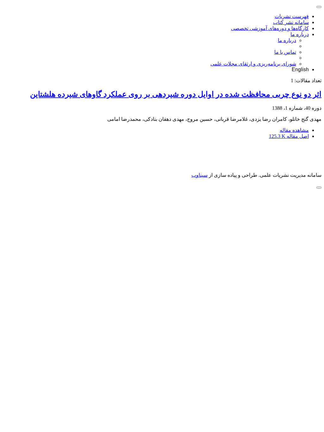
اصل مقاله (289, 136)
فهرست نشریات (292, 16)
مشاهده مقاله (294, 130)
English (300, 69)
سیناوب (199, 175)
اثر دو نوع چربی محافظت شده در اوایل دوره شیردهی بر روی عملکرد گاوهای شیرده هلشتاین (175, 94)
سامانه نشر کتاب (291, 22)
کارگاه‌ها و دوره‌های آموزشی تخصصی (270, 28)
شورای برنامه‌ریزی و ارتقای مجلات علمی (253, 63)
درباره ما (299, 34)
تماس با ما (285, 52)
